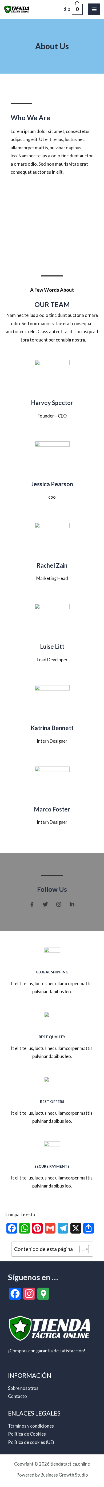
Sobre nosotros (23, 1388)
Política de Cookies (27, 1433)
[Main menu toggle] (94, 9)
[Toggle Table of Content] (81, 1249)
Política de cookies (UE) (31, 1442)
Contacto (17, 1396)
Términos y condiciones (31, 1425)
